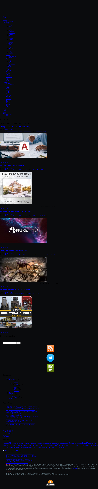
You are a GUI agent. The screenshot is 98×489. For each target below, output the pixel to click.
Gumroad (8, 92)
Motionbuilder (12, 33)
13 (3, 431)
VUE (10, 51)
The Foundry (9, 43)
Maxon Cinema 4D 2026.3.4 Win (13, 421)
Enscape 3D (40, 169)
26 (12, 433)
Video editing (42, 447)
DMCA (4, 112)
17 (9, 431)
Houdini (7, 69)
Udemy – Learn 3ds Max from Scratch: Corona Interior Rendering (21, 410)
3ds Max (12, 443)
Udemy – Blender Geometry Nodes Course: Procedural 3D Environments (22, 406)
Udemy (7, 93)
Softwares (21, 169)
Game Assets (35, 254)
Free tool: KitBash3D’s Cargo (12, 461)
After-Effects (11, 39)
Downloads (15, 131)
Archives (5, 110)
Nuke (10, 47)
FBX (21, 445)
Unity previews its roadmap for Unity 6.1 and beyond (18, 457)
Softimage (11, 27)
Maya (10, 26)
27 (3, 435)
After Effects (47, 443)
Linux (15, 387)
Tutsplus (8, 105)
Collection (15, 293)
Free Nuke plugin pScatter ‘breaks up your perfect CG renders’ (20, 455)
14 (5, 431)
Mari (10, 46)
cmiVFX (8, 88)
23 (8, 433)
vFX (38, 447)
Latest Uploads (9, 21)
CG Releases (10, 131)
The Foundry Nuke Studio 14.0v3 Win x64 (15, 211)
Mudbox (10, 30)
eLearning (18, 445)
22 (6, 433)
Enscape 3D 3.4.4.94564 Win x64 (12, 165)
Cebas (10, 65)
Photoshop (11, 38)
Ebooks (13, 395)
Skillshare (8, 104)
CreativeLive (9, 97)
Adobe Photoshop (31, 443)
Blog (4, 16)
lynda (55, 445)
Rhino (7, 79)
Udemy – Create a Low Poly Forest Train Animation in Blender (20, 423)
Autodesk (8, 24)
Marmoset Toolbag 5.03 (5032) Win (14, 415)
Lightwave (8, 70)
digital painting (6, 445)
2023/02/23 (11, 129)
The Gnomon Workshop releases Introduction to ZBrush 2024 (20, 454)
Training (11, 447)
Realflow (11, 57)
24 (9, 433)
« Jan (4, 436)
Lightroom (51, 445)
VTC (7, 106)
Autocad (10, 29)
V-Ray (10, 60)
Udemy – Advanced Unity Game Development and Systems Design (21, 411)
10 (9, 430)
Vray (59, 447)
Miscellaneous (12, 398)
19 (12, 431)
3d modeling (6, 443)
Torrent (10, 400)
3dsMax (10, 25)
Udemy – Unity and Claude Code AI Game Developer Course (20, 424)
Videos (29, 131)
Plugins (7, 58)
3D (12, 383)
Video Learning (52, 447)
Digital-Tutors (12, 84)
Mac (15, 388)
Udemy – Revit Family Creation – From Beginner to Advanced (20, 420)
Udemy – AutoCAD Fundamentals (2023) (15, 127)
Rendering (90, 445)
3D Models (5, 109)
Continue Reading (4, 162)
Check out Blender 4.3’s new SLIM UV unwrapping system (19, 460)
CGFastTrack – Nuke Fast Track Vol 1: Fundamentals (18, 417)
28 (5, 435)
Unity (49, 254)
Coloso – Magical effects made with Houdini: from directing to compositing (23, 408)
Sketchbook (11, 31)
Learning (21, 131)
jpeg (34, 293)
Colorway (11, 48)
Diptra (6, 129)
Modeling (67, 445)
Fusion (10, 52)
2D (5, 131)
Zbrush (7, 80)
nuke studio (38, 215)
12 (12, 430)
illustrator (11, 42)
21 (5, 433)
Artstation (30, 293)
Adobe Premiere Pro (40, 443)
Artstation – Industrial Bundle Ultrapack (15, 289)
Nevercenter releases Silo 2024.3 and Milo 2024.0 (17, 463)
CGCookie (8, 99)
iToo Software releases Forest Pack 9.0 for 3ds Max (17, 459)
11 (10, 430)
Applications (6, 22)
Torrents (5, 20)
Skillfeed (8, 102)
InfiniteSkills (8, 101)
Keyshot (8, 73)
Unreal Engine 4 (34, 447)
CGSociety (8, 95)
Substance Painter (6, 447)
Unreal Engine (9, 77)
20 (3, 433)
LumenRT (11, 53)
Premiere (11, 40)
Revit (10, 35)
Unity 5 (53, 254)
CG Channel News (14, 451)
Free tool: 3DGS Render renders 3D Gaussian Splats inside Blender (21, 456)
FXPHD (8, 90)
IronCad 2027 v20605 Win (12, 412)
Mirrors (63, 445)
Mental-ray (11, 62)
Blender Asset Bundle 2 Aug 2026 (13, 413)
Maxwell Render (12, 56)
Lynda (7, 86)
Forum (4, 17)
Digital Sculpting (12, 445)
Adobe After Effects (22, 443)
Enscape (35, 169)
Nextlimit (8, 55)
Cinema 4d (8, 66)
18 (10, 431)
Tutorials (5, 82)
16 (8, 431)
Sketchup (8, 71)
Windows (26, 169)
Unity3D (8, 75)
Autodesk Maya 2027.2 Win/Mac (13, 407)
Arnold (10, 61)
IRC (7, 115)
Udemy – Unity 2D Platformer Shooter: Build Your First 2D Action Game (22, 416)
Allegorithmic (12, 64)
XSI (7, 78)
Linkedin (8, 87)
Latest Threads (9, 18)
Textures (5, 108)
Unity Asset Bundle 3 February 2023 (13, 250)
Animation (54, 443)
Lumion (7, 74)
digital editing (94, 443)
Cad (41, 131)
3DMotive (8, 96)
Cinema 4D (78, 443)
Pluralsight (8, 83)
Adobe (7, 36)
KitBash (37, 293)
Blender (7, 68)
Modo (10, 44)
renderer (45, 169)
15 (6, 431)
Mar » (7, 436)
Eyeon (7, 49)
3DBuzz (8, 100)
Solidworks (11, 34)
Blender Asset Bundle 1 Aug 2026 (13, 419)
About (4, 113)
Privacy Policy (9, 114)
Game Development (43, 254)
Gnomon (8, 91)
